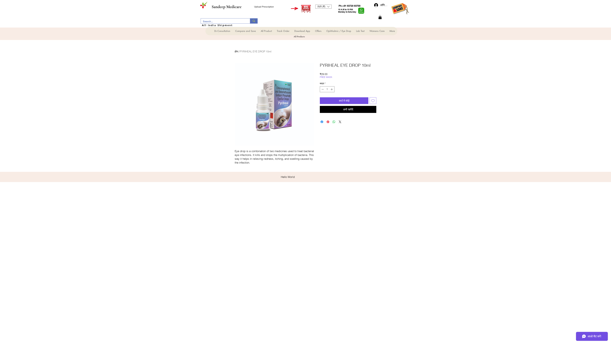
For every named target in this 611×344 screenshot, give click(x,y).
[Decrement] (322, 89)
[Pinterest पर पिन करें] (328, 122)
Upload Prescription (264, 6)
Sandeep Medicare (227, 6)
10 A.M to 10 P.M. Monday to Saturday (347, 10)
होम (236, 51)
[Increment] (332, 89)
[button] (323, 7)
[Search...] (253, 20)
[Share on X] (340, 122)
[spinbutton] (327, 89)
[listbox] (323, 7)
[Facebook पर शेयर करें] (322, 122)
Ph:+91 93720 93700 (349, 5)
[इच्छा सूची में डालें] (373, 100)
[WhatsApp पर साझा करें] (334, 122)
